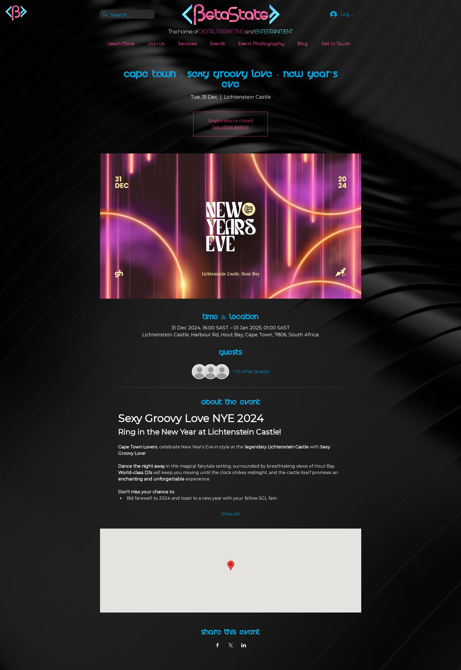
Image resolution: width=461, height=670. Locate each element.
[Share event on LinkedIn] (243, 645)
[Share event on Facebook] (217, 645)
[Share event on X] (230, 645)
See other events (230, 127)
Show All (230, 514)
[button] (121, 43)
